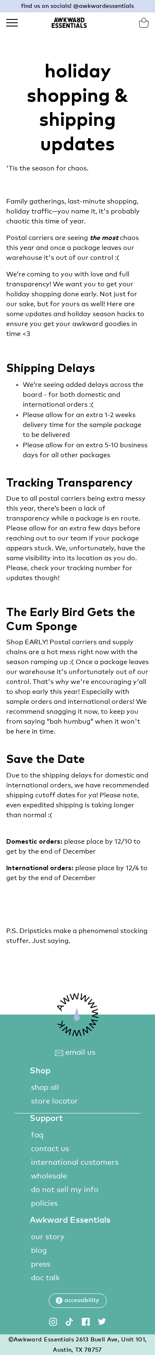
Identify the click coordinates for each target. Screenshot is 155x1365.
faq (37, 1135)
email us (79, 1052)
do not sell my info (64, 1190)
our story (47, 1237)
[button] (78, 1300)
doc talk (45, 1278)
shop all (45, 1088)
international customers (75, 1162)
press (40, 1264)
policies (44, 1203)
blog (39, 1251)
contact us (50, 1149)
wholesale (49, 1176)
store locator (54, 1101)
